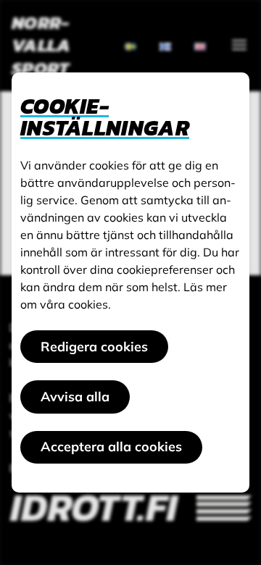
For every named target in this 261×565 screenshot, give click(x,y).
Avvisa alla (75, 396)
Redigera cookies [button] (94, 346)
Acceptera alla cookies (111, 446)
